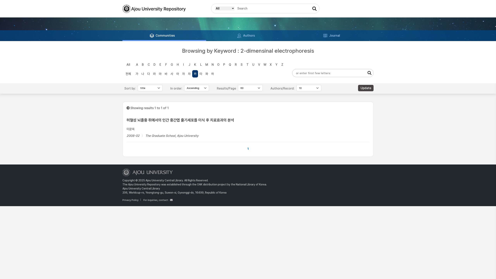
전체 (128, 74)
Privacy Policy (130, 200)
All (128, 64)
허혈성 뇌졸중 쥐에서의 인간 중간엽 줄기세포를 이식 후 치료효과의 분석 (180, 120)
